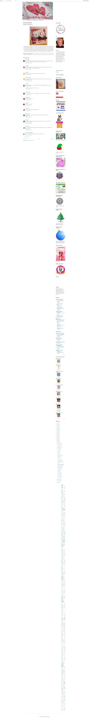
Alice (26, 72)
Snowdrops (62, 669)
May (58, 452)
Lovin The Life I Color (60, 412)
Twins (62, 691)
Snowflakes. (63, 670)
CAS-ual (64, 532)
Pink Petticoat (63, 646)
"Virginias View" (62, 496)
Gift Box (62, 585)
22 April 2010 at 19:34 (28, 117)
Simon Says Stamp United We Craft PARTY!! (60, 326)
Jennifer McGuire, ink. (60, 316)
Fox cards (64, 579)
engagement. (62, 574)
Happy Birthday (62, 596)
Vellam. (63, 693)
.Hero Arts (63, 486)
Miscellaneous (63, 628)
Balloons (62, 507)
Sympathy (62, 680)
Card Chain (63, 523)
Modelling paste (63, 629)
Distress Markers (62, 568)
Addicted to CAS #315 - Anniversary (60, 339)
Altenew (62, 500)
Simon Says (62, 664)
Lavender (58, 471)
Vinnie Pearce (63, 694)
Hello (63, 598)
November (59, 444)
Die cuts (63, 561)
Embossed (62, 572)
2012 (57, 439)
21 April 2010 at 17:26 (28, 110)
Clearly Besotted (62, 551)
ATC (63, 504)
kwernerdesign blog (60, 299)
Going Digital (59, 456)
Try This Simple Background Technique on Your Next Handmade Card (60, 335)
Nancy (26, 66)
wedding (64, 699)
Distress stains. (62, 570)
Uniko (64, 691)
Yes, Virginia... (59, 404)
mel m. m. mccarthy (28, 132)
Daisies (58, 457)
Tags (64, 681)
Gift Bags (62, 584)
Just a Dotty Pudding (60, 385)
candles (63, 522)
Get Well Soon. (63, 583)
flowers (62, 578)
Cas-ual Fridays (63, 534)
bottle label (62, 516)
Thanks (62, 684)
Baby (62, 506)
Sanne (26, 108)
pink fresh (62, 645)
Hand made (62, 594)
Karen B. (26, 126)
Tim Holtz (62, 688)
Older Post (52, 138)
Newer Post (25, 138)
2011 (57, 440)
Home (24, 20)
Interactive (62, 609)
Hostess (64, 606)
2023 (58, 424)
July (58, 450)
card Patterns (63, 525)
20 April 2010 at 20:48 (28, 63)
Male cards (63, 623)
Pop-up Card (62, 651)
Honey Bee (63, 605)
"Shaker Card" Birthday (62, 493)
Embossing (62, 573)
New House (63, 634)
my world (58, 324)
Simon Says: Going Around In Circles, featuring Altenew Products (61, 347)
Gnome (62, 588)
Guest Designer (63, 591)
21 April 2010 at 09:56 (28, 94)
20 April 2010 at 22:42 (28, 74)
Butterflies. (62, 520)
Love (61, 621)
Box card (62, 517)
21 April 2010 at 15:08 (28, 105)
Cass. (26, 102)
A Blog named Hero (63, 497)
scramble (62, 654)
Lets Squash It (63, 617)
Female (26, 54)
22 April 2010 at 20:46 (28, 123)
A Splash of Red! (59, 342)
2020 (57, 428)
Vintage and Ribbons (60, 461)
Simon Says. (63, 666)
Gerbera (62, 582)
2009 (58, 482)
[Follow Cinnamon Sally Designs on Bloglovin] (60, 75)
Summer (62, 678)
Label (61, 612)
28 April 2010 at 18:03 (28, 135)
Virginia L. (26, 113)
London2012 (62, 620)
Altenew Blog (59, 319)
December (59, 443)
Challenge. (63, 536)
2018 (57, 431)
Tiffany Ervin (27, 77)
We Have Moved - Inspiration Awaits (61, 313)
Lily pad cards (63, 619)
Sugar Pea (62, 677)
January (59, 480)
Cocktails (62, 552)
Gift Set (62, 586)
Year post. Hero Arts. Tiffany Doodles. (63, 707)
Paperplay (62, 639)
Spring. (62, 675)
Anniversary (63, 501)
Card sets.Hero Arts (63, 527)
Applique (63, 502)
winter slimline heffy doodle (63, 704)
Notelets (62, 635)
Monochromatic (59, 459)
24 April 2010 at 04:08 (28, 129)
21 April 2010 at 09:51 (28, 89)
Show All (64, 354)
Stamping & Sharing (60, 328)
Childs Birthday (63, 539)
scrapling (62, 655)
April (58, 454)
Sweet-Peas (62, 679)
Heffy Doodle (58, 410)
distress (62, 566)
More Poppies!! (59, 468)
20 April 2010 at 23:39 (28, 81)
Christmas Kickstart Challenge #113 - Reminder (60, 352)
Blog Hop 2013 (62, 515)
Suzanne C (26, 92)
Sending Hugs (59, 358)
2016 (57, 433)
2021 (57, 427)
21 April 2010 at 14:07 (28, 100)
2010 (57, 442)
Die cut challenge (59, 460)
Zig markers (63, 709)
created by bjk (59, 378)
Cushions (62, 556)
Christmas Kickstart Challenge (60, 351)
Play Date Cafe (63, 648)
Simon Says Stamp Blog (60, 333)
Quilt (61, 653)
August (59, 448)
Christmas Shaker (62, 543)
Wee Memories (30, 54)
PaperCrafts (62, 638)
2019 (57, 429)
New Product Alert (59, 305)
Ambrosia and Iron (59, 391)
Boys (62, 518)
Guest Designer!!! (60, 455)
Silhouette (62, 659)
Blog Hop (63, 514)
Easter (62, 571)
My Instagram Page (35, 20)
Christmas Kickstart (63, 545)
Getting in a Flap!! (60, 467)
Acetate (62, 499)
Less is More (63, 615)
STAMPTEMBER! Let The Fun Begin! (60, 309)
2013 (57, 438)
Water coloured (63, 697)
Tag (61, 681)
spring (63, 672)
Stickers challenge (60, 466)
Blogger (48, 716)
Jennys (47, 46)
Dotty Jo (26, 59)
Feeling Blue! (59, 475)
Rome (64, 653)
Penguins (64, 641)
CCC (64, 535)
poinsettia (62, 649)
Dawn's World (59, 365)
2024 (58, 423)
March (59, 478)
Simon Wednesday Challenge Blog (59, 345)
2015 (57, 435)
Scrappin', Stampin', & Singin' (60, 372)
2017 (57, 432)
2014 (57, 436)
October (59, 446)
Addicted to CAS (59, 338)
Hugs (61, 608)
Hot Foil (63, 607)
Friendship (63, 580)
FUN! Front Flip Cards (60, 316)
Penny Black (63, 642)
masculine (63, 624)
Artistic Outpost (63, 503)
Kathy (26, 120)
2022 (58, 425)
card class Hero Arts (63, 524)
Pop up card (62, 650)
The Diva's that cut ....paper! (61, 341)
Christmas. (62, 549)
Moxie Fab (63, 633)
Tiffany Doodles (63, 688)
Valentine (63, 692)
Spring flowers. (59, 470)
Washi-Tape (63, 695)
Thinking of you (63, 686)
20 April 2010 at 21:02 (28, 69)
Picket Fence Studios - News (60, 304)
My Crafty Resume (41, 20)
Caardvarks (63, 521)
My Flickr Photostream (28, 20)
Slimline (63, 667)
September (59, 447)
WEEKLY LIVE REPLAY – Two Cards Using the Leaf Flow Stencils (60, 301)
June (58, 451)
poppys (62, 652)
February (59, 479)
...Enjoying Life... (59, 397)
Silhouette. (62, 660)
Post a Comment (26, 137)
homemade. (62, 604)
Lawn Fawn (62, 614)
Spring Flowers (62, 674)
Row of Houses (59, 473)
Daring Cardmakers (62, 558)
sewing (62, 656)
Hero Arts (62, 599)
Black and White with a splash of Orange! (60, 465)
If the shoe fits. (59, 472)
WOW (64, 705)
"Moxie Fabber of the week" (63, 488)
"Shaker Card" (62, 491)
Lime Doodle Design (60, 307)
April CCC (58, 462)
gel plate (62, 581)
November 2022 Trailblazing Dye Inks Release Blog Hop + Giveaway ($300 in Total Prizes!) (60, 321)
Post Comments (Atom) (30, 140)
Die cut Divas (63, 560)
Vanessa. (51, 51)
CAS (61, 530)
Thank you (63, 683)
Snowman (63, 671)
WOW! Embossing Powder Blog (59, 312)
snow (61, 668)
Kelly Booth (26, 97)
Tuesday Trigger (62, 690)
